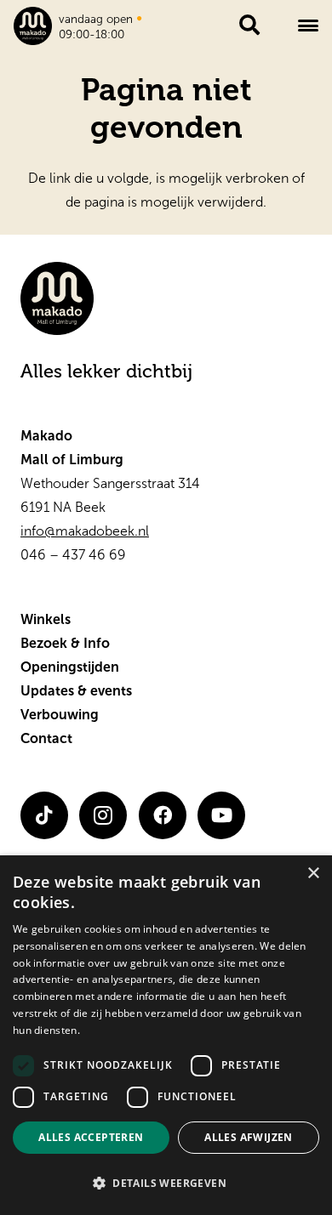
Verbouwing (59, 714)
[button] (308, 25)
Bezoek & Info (65, 643)
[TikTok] (44, 815)
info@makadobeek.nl (84, 531)
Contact (46, 738)
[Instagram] (103, 815)
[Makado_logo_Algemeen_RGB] (33, 26)
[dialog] (166, 1035)
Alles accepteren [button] (90, 1137)
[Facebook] (162, 815)
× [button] (312, 873)
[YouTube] (221, 815)
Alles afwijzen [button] (248, 1137)
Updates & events (76, 691)
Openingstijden (69, 667)
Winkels (45, 619)
